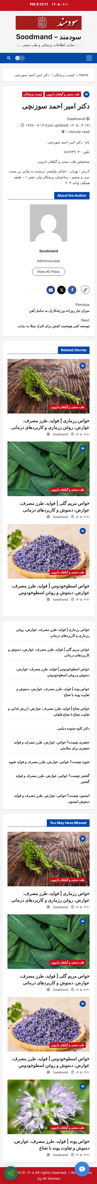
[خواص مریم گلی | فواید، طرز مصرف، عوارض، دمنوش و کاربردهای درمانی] (48, 469)
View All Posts (48, 271)
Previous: (59, 307)
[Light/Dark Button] (20, 58)
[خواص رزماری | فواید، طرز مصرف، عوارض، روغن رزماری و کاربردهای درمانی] (48, 386)
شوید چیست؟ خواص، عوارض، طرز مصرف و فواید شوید (49, 762)
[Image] (86, 94)
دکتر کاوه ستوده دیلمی (73, 728)
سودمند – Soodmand (48, 36)
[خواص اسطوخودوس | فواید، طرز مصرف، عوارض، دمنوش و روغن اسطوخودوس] (48, 551)
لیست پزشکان (33, 94)
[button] (89, 58)
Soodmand (76, 118)
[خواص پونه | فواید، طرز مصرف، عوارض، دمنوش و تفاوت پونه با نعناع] (48, 1107)
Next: (54, 323)
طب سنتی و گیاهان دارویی (63, 94)
